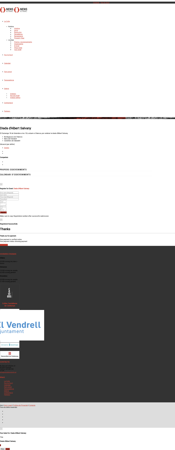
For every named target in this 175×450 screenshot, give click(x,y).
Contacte (32, 405)
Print (7, 449)
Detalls (6, 148)
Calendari (7, 63)
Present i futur (19, 38)
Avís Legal (8, 405)
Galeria (6, 89)
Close (2, 449)
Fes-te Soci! (105, 3)
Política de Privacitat (20, 405)
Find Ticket (4, 245)
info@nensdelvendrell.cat (8, 372)
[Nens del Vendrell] (6, 11)
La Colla (7, 21)
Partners (7, 111)
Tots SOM (17, 50)
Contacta (96, 3)
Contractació (8, 103)
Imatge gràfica (15, 98)
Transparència (9, 80)
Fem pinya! (8, 72)
